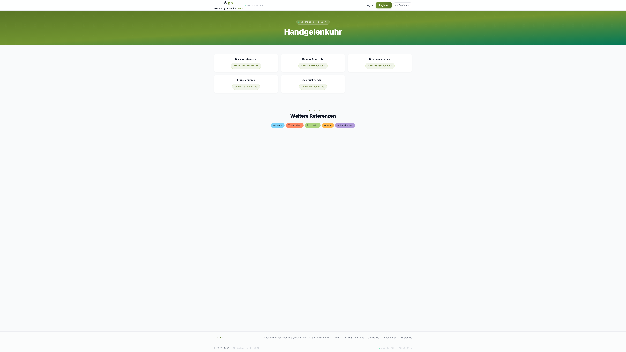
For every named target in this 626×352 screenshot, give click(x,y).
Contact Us (373, 337)
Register (383, 5)
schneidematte (345, 125)
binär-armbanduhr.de (246, 65)
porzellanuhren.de (246, 86)
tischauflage (294, 125)
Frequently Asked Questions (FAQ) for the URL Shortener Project (296, 337)
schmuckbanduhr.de (313, 86)
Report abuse (389, 337)
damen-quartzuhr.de (313, 65)
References (406, 337)
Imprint (336, 337)
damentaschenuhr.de (380, 65)
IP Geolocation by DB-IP (246, 348)
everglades (312, 125)
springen (277, 125)
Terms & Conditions (354, 337)
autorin (328, 125)
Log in (369, 5)
